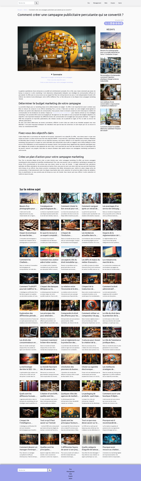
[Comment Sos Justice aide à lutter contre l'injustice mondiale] (49, 251)
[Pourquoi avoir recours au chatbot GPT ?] (112, 439)
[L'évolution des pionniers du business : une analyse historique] (70, 358)
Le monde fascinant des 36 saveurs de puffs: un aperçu (48, 369)
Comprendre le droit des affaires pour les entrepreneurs (69, 315)
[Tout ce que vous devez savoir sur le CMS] (91, 412)
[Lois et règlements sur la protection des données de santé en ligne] (70, 332)
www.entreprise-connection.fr (62, 112)
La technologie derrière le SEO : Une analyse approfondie (28, 369)
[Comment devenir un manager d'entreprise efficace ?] (29, 439)
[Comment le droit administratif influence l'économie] (112, 278)
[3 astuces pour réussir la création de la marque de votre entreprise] (91, 332)
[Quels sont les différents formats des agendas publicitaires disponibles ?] (29, 385)
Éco (89, 3)
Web (106, 3)
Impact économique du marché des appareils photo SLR (28, 235)
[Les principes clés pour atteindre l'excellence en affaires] (49, 305)
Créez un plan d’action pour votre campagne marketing (56, 82)
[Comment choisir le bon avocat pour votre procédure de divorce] (70, 198)
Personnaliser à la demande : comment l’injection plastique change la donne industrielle (110, 78)
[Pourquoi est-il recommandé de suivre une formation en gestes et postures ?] (112, 412)
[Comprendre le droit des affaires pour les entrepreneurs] (70, 305)
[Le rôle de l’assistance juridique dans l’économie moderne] (112, 332)
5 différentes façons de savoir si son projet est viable (70, 449)
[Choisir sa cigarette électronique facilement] (91, 358)
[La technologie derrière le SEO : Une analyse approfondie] (29, 358)
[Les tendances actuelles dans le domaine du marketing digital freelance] (91, 225)
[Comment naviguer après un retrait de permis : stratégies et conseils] (91, 198)
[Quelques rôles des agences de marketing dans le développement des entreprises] (70, 385)
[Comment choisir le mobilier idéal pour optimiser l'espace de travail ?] (110, 116)
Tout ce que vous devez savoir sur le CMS (89, 422)
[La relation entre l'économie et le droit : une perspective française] (70, 278)
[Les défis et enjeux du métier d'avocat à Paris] (91, 251)
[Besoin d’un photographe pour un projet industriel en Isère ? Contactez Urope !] (110, 40)
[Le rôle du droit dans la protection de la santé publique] (112, 305)
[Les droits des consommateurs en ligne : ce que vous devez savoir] (29, 332)
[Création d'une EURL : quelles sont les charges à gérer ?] (49, 385)
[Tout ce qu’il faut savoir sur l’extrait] (49, 412)
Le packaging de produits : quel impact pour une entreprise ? (91, 396)
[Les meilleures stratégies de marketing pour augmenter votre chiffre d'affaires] (112, 358)
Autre (120, 3)
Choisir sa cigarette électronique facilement (90, 369)
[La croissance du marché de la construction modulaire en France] (112, 251)
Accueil (20, 10)
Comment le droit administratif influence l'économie (111, 288)
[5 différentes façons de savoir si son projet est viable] (70, 439)
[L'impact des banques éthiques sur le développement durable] (49, 278)
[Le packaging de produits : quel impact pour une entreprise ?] (91, 385)
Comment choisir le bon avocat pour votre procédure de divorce (70, 208)
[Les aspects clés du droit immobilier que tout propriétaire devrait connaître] (70, 251)
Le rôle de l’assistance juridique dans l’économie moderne (112, 342)
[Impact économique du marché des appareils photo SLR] (29, 225)
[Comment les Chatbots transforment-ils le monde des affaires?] (29, 251)
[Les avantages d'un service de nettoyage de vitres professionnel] (112, 198)
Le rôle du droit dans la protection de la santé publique (111, 315)
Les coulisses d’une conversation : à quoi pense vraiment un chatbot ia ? (109, 104)
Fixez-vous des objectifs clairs (56, 80)
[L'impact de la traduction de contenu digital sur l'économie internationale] (91, 278)
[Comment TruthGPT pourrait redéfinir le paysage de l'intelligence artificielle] (29, 278)
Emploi (113, 3)
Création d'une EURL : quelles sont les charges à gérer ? (49, 396)
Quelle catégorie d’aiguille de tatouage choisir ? (91, 449)
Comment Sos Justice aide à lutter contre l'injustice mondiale (49, 262)
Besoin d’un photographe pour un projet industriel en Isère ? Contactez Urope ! (110, 52)
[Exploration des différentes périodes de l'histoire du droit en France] (29, 305)
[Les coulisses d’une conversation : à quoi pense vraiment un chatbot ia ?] (110, 92)
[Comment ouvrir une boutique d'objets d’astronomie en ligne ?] (112, 385)
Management (97, 3)
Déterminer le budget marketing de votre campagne (56, 77)
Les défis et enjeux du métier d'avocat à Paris (91, 262)
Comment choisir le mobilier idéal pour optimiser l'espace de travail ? (110, 128)
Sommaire (57, 74)
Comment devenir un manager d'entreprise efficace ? (29, 449)
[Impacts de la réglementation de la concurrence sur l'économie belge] (112, 225)
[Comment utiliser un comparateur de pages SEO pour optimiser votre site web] (91, 305)
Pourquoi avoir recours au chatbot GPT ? (111, 449)
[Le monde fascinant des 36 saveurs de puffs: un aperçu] (49, 358)
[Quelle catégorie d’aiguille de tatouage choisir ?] (91, 439)
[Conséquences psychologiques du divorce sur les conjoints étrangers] (49, 198)
